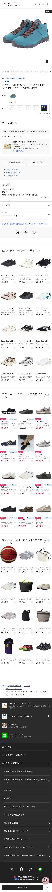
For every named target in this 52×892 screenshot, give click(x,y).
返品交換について (12, 176)
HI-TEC (7, 81)
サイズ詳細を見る (44, 113)
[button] (26, 39)
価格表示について (12, 170)
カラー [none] (4, 96)
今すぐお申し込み (18, 151)
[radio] (12, 98)
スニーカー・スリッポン (14, 689)
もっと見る (44, 197)
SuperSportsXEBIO (14, 686)
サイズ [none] (4, 108)
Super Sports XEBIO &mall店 (15, 78)
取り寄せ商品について (13, 173)
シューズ (27, 686)
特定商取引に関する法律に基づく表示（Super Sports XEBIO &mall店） (24, 224)
